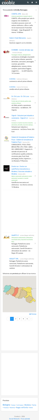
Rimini (31, 407)
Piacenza (6, 407)
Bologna (6, 405)
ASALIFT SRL (14, 259)
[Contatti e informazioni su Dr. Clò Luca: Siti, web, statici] (7, 98)
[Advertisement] (19, 211)
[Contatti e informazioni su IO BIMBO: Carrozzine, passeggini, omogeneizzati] (7, 52)
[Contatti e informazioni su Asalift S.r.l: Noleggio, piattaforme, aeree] (7, 237)
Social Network (14, 419)
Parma (34, 405)
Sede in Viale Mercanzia (17, 38)
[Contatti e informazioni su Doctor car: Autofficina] (7, 168)
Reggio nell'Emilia (22, 407)
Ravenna (12, 407)
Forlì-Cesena (19, 405)
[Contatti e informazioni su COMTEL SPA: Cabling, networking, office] (7, 16)
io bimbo (12, 79)
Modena (27, 405)
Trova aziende (25, 419)
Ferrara (13, 405)
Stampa (33, 314)
